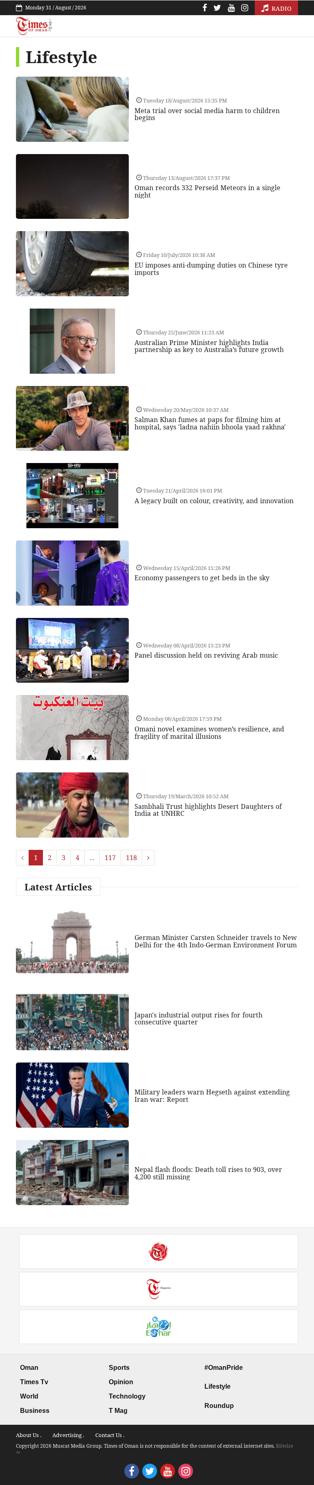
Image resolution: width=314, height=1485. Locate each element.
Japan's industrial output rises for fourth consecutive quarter (198, 1018)
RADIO (281, 8)
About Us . (28, 1435)
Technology (127, 1396)
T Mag (118, 1410)
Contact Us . (109, 1435)
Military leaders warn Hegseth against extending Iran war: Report (212, 1096)
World (29, 1396)
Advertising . (68, 1435)
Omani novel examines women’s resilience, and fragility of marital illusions (209, 732)
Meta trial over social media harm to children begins (207, 114)
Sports (119, 1367)
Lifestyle (217, 1386)
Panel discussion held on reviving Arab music (206, 655)
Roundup (219, 1405)
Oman (29, 1367)
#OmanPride (223, 1367)
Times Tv (34, 1381)
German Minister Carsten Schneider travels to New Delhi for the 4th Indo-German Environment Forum (216, 941)
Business (34, 1410)
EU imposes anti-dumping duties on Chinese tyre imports (211, 269)
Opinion (121, 1381)
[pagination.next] (148, 857)
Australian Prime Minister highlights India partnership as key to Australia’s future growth (209, 346)
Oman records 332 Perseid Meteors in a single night (207, 191)
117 (110, 857)
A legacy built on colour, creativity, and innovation (214, 500)
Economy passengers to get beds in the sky (202, 577)
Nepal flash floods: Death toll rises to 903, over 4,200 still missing (208, 1173)
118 (131, 857)
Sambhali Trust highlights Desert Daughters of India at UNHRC (208, 810)
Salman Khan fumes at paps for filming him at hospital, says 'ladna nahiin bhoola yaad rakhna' (210, 423)
